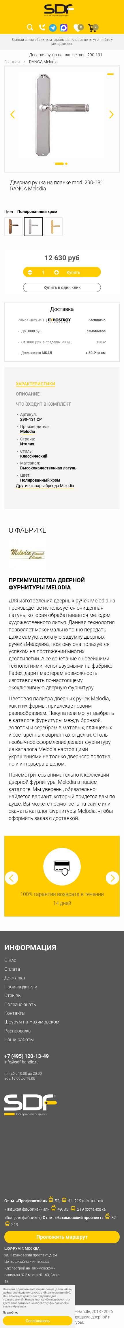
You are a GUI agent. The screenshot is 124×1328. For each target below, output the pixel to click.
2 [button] (66, 164)
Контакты (14, 1013)
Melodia (27, 431)
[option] (62, 115)
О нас (10, 960)
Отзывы (13, 995)
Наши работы (19, 1039)
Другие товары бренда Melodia (45, 486)
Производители (20, 987)
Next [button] (112, 878)
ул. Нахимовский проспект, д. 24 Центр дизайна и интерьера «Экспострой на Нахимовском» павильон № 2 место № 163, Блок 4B (31, 1265)
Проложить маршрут (62, 1237)
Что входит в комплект (43, 404)
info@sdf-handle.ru (21, 1062)
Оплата (12, 969)
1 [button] (59, 164)
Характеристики (35, 384)
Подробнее (10, 1312)
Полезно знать (20, 1004)
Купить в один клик (62, 287)
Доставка (14, 978)
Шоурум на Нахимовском (31, 1022)
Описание (28, 394)
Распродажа (17, 1031)
